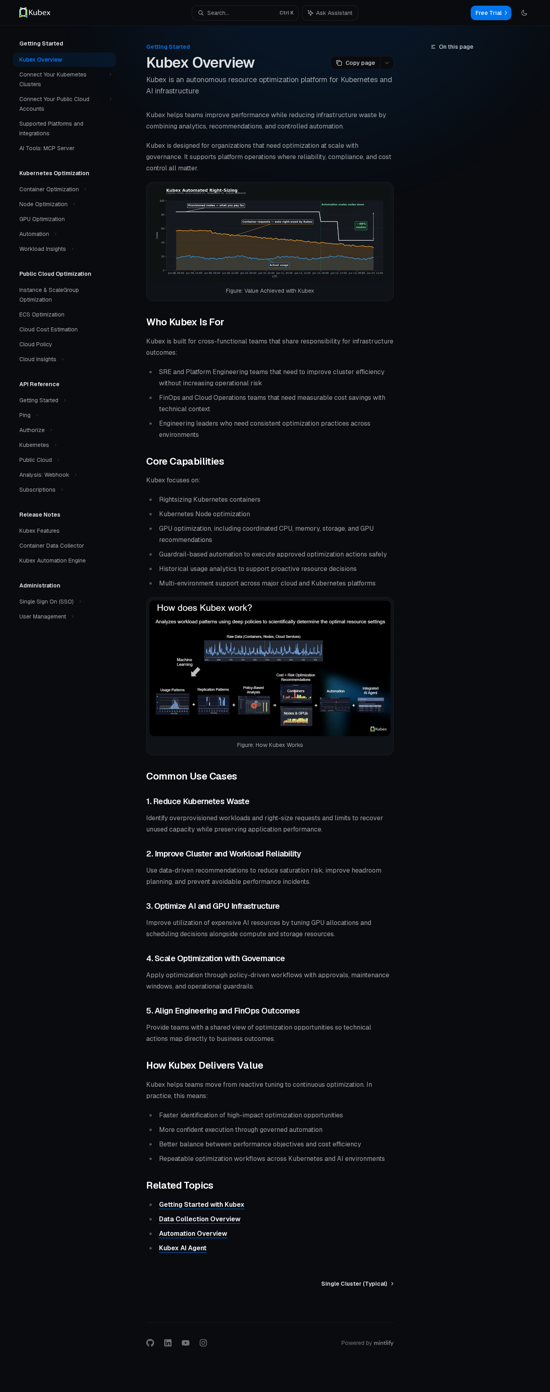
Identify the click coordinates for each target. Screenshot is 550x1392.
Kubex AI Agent (183, 1248)
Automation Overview (193, 1233)
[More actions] (387, 63)
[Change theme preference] (524, 12)
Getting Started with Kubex (201, 1204)
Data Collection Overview (199, 1219)
